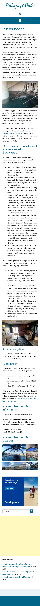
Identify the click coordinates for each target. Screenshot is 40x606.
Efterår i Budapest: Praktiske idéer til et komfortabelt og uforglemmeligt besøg (16, 565)
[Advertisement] (20, 536)
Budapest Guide (20, 5)
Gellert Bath (19, 133)
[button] (20, 20)
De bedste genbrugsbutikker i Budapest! (16, 577)
